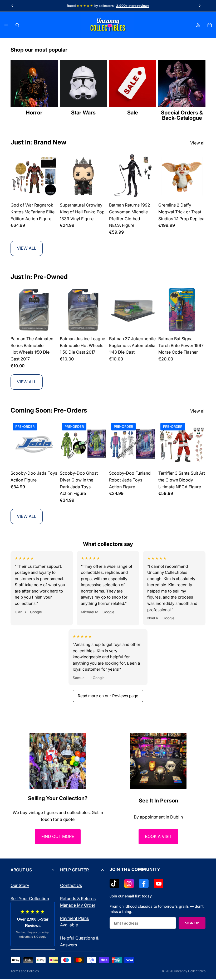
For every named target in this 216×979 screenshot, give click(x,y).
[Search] (17, 25)
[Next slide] (199, 6)
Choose (103, 459)
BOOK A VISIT (158, 836)
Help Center (74, 869)
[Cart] (209, 25)
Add (103, 191)
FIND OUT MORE (57, 836)
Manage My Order (77, 905)
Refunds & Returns (78, 898)
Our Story (20, 885)
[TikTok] (114, 883)
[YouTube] (158, 883)
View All (26, 248)
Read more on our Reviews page (108, 695)
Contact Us (71, 885)
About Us (21, 869)
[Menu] (6, 25)
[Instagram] (129, 883)
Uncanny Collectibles (189, 971)
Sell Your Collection (30, 898)
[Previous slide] (12, 6)
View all (197, 142)
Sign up (192, 923)
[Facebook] (144, 883)
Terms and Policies (25, 971)
